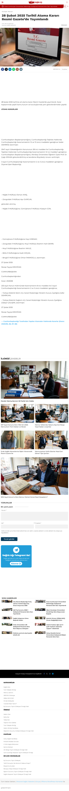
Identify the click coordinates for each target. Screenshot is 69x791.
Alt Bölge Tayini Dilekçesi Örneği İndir (16, 750)
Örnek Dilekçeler (9, 701)
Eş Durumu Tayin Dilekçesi (12, 760)
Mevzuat (64, 25)
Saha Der (6, 717)
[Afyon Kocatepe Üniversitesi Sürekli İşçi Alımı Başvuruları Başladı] (40, 610)
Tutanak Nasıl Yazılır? (10, 703)
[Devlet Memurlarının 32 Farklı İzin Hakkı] (34, 380)
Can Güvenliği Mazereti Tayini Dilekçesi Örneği (18, 752)
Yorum (3, 510)
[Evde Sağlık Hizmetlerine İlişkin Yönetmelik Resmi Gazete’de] (17, 440)
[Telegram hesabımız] (53, 674)
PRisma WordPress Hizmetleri (52, 781)
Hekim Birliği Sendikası (11, 728)
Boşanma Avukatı (9, 766)
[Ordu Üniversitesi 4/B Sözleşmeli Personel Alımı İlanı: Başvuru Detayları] (7, 625)
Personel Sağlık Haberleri (25, 781)
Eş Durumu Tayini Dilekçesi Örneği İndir (16, 706)
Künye (38, 781)
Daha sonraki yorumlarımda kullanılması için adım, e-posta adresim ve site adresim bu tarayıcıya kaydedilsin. (31, 532)
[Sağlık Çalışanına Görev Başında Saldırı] (7, 619)
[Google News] (64, 69)
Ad (2, 523)
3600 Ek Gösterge (9, 695)
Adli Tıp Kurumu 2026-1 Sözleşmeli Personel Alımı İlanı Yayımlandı (25, 6)
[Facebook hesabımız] (44, 674)
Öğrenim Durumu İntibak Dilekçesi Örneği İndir (19, 731)
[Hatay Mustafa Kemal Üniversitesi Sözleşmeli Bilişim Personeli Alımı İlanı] (40, 633)
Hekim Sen (7, 714)
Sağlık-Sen (7, 687)
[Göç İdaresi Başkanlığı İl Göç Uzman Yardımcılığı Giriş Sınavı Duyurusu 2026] (7, 602)
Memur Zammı (8, 692)
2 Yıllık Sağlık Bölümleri (11, 744)
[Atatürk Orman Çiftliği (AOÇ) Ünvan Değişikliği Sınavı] (40, 619)
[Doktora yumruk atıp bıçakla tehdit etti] (7, 633)
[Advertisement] (34, 86)
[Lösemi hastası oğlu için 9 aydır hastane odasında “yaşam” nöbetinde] (40, 625)
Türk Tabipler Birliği (10, 690)
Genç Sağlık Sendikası (10, 739)
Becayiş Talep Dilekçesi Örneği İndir (15, 769)
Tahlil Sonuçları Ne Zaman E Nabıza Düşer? (17, 763)
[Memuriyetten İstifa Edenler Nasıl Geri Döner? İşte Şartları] (51, 440)
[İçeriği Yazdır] (21, 69)
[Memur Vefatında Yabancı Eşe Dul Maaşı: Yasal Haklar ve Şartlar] (51, 413)
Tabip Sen (7, 720)
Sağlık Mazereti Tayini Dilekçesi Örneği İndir (17, 774)
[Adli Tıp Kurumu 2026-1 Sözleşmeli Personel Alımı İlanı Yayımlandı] (7, 610)
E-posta (38, 523)
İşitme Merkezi (8, 747)
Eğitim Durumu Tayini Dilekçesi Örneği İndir (18, 771)
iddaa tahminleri (9, 698)
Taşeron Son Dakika (10, 722)
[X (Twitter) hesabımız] (47, 674)
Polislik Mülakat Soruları (11, 741)
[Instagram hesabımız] (50, 674)
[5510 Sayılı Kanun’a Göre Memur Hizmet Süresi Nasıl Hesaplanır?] (34, 476)
